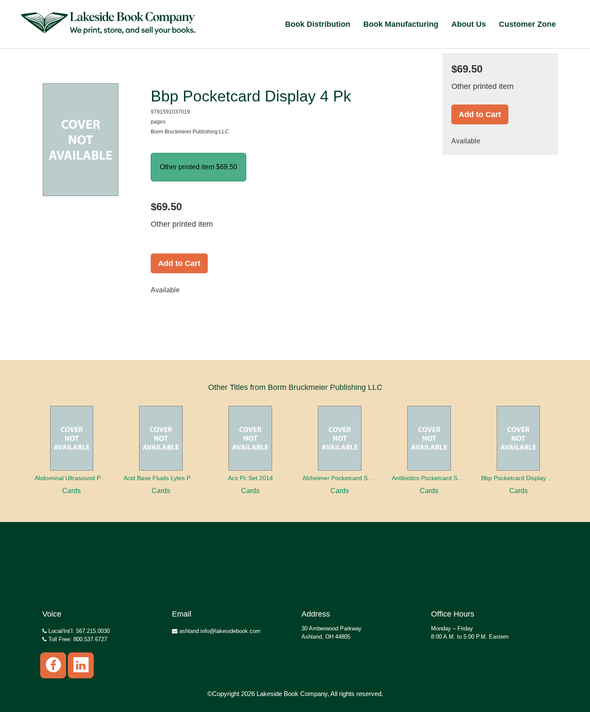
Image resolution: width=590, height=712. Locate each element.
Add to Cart (179, 263)
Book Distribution (317, 24)
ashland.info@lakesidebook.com (219, 631)
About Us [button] (468, 24)
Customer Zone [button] (527, 24)
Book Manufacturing (400, 24)
